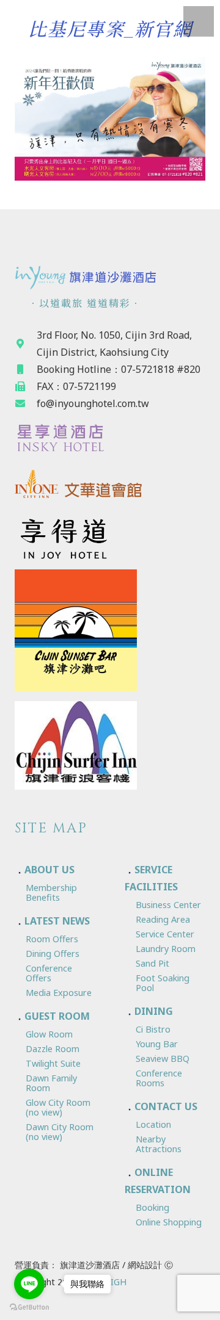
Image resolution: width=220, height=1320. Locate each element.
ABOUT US (49, 869)
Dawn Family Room (51, 1083)
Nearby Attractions (159, 1144)
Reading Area (163, 919)
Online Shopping (169, 1222)
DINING (153, 1011)
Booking (152, 1207)
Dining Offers (52, 953)
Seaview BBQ (162, 1058)
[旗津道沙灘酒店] (110, 276)
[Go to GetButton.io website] (29, 1307)
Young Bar (157, 1044)
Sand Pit (152, 963)
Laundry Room (166, 948)
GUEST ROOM (57, 1016)
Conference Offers (49, 973)
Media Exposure (59, 992)
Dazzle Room (52, 1049)
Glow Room (49, 1034)
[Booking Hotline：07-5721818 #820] (26, 369)
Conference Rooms (159, 1078)
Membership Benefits (51, 892)
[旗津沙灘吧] (110, 630)
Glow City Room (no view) (58, 1107)
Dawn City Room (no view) (60, 1131)
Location (153, 1124)
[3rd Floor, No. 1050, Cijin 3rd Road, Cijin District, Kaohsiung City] (26, 343)
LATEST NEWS (57, 921)
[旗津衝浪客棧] (110, 745)
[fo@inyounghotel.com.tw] (26, 403)
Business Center (168, 905)
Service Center (165, 934)
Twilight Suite (53, 1063)
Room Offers (52, 939)
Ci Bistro (153, 1029)
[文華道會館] (110, 486)
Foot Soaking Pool (162, 983)
